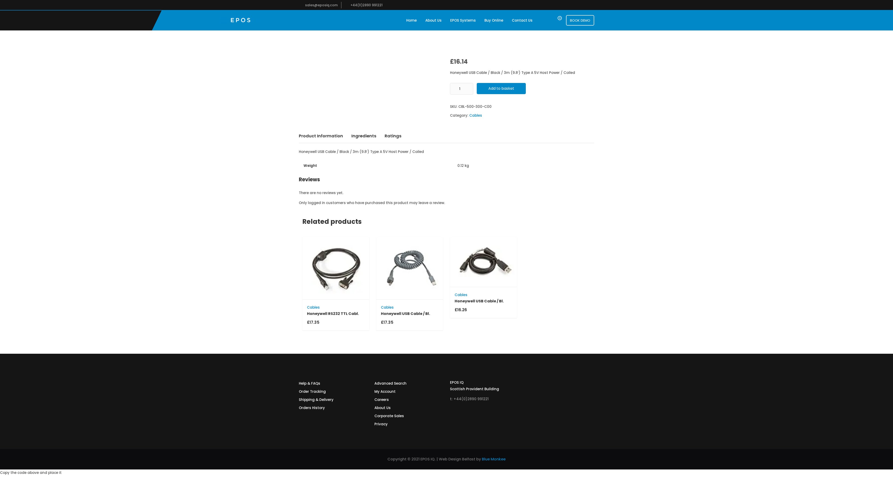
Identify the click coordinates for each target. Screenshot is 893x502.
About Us (433, 20)
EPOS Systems (463, 20)
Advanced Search (390, 383)
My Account (385, 391)
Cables (475, 115)
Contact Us (522, 20)
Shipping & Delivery (316, 399)
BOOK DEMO (580, 20)
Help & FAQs (309, 383)
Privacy (381, 424)
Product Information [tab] (321, 136)
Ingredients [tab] (363, 136)
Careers (381, 399)
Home (411, 20)
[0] (555, 20)
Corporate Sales (389, 415)
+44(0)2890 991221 (366, 5)
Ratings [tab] (393, 136)
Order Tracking (312, 391)
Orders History (312, 407)
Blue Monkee (494, 459)
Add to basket (501, 88)
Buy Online (493, 20)
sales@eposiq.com (321, 5)
